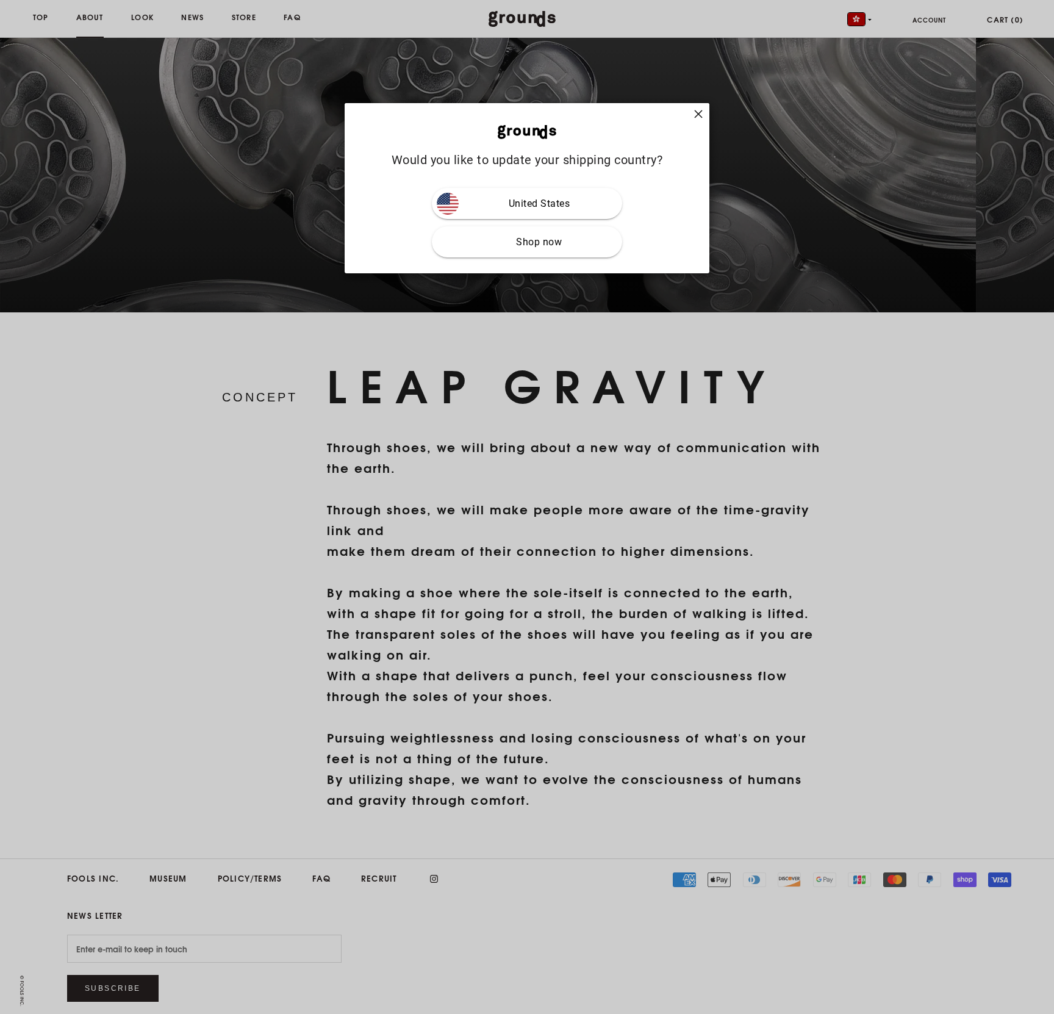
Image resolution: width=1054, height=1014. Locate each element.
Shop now (539, 242)
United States (539, 203)
